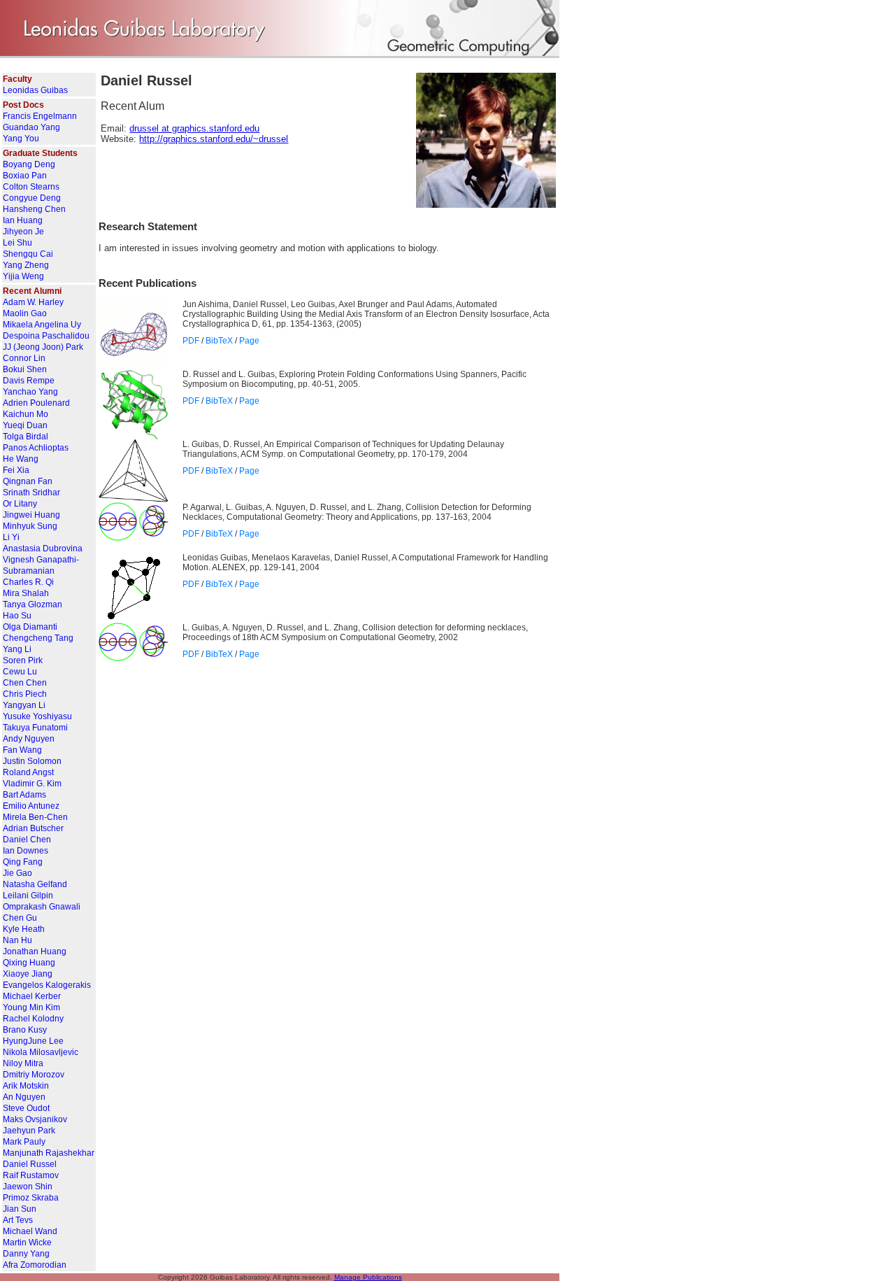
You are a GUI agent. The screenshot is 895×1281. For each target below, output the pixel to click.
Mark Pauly (24, 1142)
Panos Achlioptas (36, 448)
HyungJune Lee (33, 1041)
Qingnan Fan (27, 481)
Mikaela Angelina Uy (42, 325)
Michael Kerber (32, 996)
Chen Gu (20, 918)
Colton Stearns (31, 187)
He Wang (20, 459)
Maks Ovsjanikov (35, 1119)
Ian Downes (25, 851)
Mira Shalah (26, 593)
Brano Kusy (25, 1030)
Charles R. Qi (28, 582)
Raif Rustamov (31, 1175)
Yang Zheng (26, 265)
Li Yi (11, 537)
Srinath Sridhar (31, 492)
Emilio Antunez (31, 806)
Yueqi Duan (25, 425)
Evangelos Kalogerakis (47, 985)
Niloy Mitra (23, 1063)
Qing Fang (23, 862)
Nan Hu (17, 940)
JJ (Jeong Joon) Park (43, 347)
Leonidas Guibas (35, 90)
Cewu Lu (20, 672)
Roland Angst (28, 772)
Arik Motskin (26, 1086)
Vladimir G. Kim (32, 783)
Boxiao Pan (25, 176)
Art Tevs (18, 1220)
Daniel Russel (30, 1164)
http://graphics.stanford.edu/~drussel (213, 139)
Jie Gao (17, 873)
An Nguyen (24, 1097)
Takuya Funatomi (35, 727)
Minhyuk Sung (30, 526)
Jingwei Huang (31, 515)
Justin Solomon (32, 761)
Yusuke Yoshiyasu (37, 716)
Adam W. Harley (33, 302)
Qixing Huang (29, 963)
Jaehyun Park (29, 1130)
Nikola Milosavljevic (40, 1052)
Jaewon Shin (27, 1186)
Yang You (21, 138)
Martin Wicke (27, 1242)
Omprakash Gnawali (41, 907)
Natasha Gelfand (35, 884)
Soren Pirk (23, 660)
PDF (190, 341)
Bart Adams (24, 795)
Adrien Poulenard (36, 403)
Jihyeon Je (23, 231)
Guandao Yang (31, 127)
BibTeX (219, 341)
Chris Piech (25, 694)
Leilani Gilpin (28, 895)
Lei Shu (17, 243)
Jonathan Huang (34, 951)
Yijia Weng (23, 276)
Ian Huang (23, 220)
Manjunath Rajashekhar (48, 1153)
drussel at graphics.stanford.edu (194, 128)
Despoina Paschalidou (46, 336)
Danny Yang (26, 1254)
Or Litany (20, 504)
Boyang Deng (29, 164)
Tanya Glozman (32, 604)
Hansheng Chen (34, 209)
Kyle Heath (24, 929)
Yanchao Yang (30, 392)
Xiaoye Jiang (27, 974)
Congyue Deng (32, 198)
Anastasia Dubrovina (43, 548)
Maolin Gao (25, 313)
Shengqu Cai (28, 254)
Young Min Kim (31, 1007)
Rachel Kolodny (33, 1019)
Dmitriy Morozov (33, 1075)
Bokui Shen (25, 369)
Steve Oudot (26, 1108)
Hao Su (17, 616)
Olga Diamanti (30, 627)
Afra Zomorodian (34, 1265)
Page (249, 341)
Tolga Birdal (25, 436)
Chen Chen (25, 683)
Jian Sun (19, 1209)
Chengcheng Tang (38, 638)
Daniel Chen (27, 839)
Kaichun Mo (25, 414)
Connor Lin (24, 358)
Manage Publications (368, 1277)
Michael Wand (30, 1231)
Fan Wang (22, 750)
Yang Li (17, 649)
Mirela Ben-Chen (35, 817)
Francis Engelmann (40, 116)
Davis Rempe (29, 380)
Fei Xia (16, 470)
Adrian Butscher (33, 828)
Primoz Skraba (31, 1198)
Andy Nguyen (29, 739)
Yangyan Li (24, 705)
